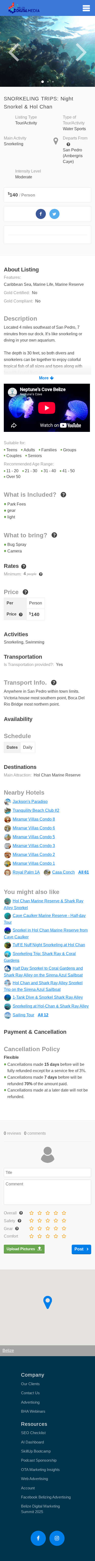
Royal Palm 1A (26, 872)
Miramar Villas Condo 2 (34, 854)
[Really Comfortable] (55, 1234)
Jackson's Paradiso (30, 801)
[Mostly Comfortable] (47, 1234)
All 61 (83, 872)
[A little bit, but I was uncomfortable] (39, 1219)
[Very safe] (63, 1219)
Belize (8, 1350)
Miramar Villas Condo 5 (34, 837)
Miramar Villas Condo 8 (34, 819)
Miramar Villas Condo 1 (34, 863)
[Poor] (39, 1211)
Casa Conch (63, 872)
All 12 (43, 1015)
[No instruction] (30, 1219)
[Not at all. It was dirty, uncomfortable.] (30, 1234)
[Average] (47, 1211)
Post (79, 1249)
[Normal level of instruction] (47, 1219)
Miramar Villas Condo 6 (34, 828)
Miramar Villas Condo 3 (34, 846)
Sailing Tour (23, 1015)
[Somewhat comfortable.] (39, 1234)
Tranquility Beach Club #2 (36, 810)
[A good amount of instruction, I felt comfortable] (55, 1219)
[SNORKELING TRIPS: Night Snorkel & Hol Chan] (41, 214)
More (44, 378)
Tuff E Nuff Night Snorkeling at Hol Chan (49, 945)
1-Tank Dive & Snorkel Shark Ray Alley (48, 997)
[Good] (55, 1211)
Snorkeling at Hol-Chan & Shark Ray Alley (51, 1006)
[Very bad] (30, 1211)
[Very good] (63, 1211)
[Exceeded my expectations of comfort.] (63, 1234)
